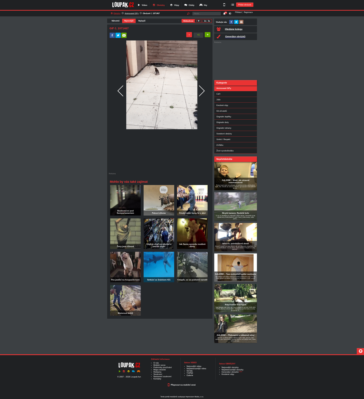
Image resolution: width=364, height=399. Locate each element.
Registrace (248, 12)
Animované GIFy (132, 13)
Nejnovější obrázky (230, 367)
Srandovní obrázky (224, 134)
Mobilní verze (159, 365)
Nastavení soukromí (162, 376)
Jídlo (218, 100)
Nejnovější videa (194, 366)
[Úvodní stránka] (123, 8)
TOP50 (190, 373)
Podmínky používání (162, 367)
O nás (156, 363)
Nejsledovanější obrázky (232, 369)
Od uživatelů (221, 111)
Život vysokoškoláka (224, 151)
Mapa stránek (159, 369)
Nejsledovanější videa (196, 368)
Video (144, 5)
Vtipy (176, 5)
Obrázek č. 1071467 (151, 13)
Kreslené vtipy (222, 105)
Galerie (190, 375)
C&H (218, 94)
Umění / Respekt (223, 139)
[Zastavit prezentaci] (199, 21)
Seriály (190, 371)
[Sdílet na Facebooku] (112, 37)
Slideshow (188, 21)
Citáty (191, 5)
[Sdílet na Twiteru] (118, 37)
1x (201, 21)
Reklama (157, 372)
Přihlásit (238, 12)
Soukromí (157, 374)
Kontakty (157, 379)
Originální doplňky (223, 117)
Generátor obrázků (230, 372)
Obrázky (160, 5)
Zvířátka (219, 145)
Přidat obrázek (244, 5)
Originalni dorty (222, 122)
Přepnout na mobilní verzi (183, 385)
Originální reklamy (223, 128)
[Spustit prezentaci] (197, 21)
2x (205, 21)
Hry (205, 5)
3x (209, 21)
